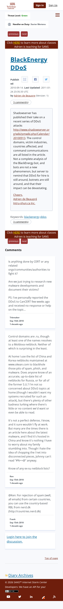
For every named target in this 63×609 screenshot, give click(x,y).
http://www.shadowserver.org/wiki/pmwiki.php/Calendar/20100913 (31, 134)
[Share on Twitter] (46, 79)
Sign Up (53, 5)
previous (13, 34)
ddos (43, 217)
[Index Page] (10, 5)
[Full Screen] (25, 79)
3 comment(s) (20, 102)
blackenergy (31, 217)
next (24, 34)
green (25, 15)
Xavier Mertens (38, 24)
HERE (16, 43)
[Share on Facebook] (35, 79)
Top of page (51, 558)
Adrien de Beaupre (24, 95)
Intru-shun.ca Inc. (24, 203)
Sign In (40, 5)
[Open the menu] (57, 15)
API (34, 586)
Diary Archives (20, 575)
